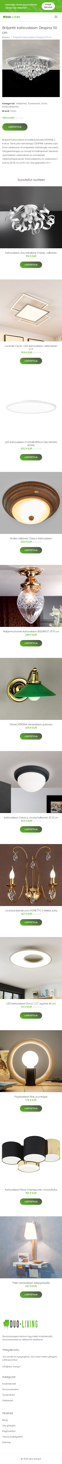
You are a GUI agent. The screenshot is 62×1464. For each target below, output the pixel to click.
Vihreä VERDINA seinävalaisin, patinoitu (31, 724)
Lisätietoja (14, 126)
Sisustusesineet (10, 1389)
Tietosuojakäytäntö (12, 1436)
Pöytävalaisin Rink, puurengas (31, 1096)
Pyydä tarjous (48, 5)
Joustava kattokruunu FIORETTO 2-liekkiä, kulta (31, 910)
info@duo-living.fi (11, 1366)
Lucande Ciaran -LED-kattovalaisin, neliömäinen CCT (31, 347)
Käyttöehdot (8, 1431)
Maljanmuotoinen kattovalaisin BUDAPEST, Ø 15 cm (31, 631)
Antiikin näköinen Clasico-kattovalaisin (31, 538)
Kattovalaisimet (10, 106)
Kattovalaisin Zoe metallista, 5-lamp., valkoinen (31, 252)
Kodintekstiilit (9, 1383)
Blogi (5, 1420)
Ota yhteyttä (8, 1425)
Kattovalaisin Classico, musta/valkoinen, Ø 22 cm (31, 817)
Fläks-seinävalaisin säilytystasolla (31, 1282)
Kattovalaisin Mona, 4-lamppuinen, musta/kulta (31, 1189)
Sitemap (6, 1442)
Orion (44, 103)
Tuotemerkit (34, 103)
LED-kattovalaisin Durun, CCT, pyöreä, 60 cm (31, 1003)
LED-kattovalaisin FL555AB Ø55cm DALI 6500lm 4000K (31, 444)
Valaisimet (21, 103)
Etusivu (5, 37)
